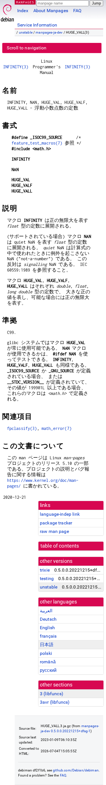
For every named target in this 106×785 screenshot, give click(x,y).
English (47, 627)
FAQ (77, 10)
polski (46, 653)
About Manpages (50, 10)
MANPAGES (25, 2)
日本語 (46, 644)
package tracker (56, 523)
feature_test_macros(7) (37, 143)
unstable (26, 32)
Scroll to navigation (26, 48)
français (48, 636)
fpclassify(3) (22, 428)
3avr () (55, 702)
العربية (46, 610)
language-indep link (60, 514)
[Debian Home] (7, 11)
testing (47, 578)
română (48, 661)
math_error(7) (57, 428)
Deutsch (48, 619)
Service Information (37, 25)
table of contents (59, 546)
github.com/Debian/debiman (76, 770)
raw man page (54, 531)
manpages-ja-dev (49, 32)
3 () (51, 693)
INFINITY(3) (16, 66)
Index (22, 10)
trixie (45, 570)
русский (48, 670)
